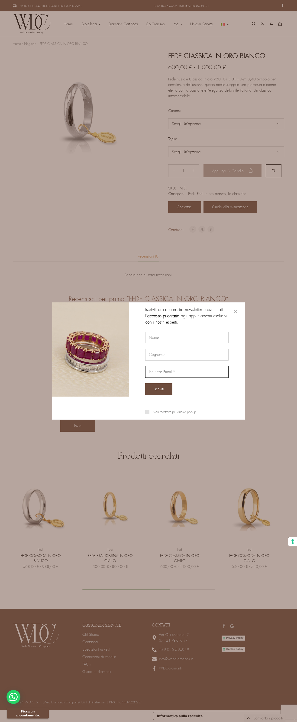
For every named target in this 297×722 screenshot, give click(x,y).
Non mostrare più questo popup (174, 412)
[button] (13, 697)
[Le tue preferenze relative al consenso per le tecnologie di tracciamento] (292, 541)
